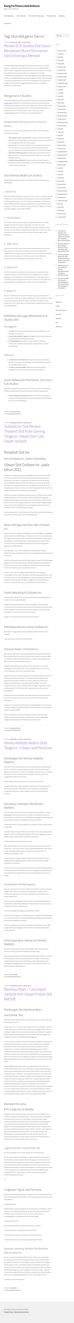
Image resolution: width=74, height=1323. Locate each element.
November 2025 (62, 76)
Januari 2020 (61, 217)
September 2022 (62, 200)
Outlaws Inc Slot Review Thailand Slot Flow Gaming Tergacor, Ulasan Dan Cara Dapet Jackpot (24, 433)
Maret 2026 (61, 63)
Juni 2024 (60, 132)
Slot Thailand (21, 16)
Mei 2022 (60, 204)
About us (62, 16)
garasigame (8, 815)
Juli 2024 (60, 129)
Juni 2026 (60, 54)
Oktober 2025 (62, 80)
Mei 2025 (60, 96)
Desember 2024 (62, 112)
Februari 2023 (62, 184)
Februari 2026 (62, 67)
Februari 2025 (62, 106)
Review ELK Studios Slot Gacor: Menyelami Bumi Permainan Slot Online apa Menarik (27, 50)
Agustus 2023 (62, 165)
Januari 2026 (61, 70)
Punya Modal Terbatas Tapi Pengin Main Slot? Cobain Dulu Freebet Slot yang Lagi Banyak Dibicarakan (64, 235)
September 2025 (62, 83)
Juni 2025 (60, 93)
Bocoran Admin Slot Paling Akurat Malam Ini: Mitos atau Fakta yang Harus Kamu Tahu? (64, 247)
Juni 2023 (60, 171)
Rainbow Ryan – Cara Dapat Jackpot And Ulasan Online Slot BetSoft (28, 994)
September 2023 (62, 161)
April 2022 (61, 207)
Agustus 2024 (62, 125)
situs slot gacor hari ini (14, 414)
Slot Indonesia (9, 16)
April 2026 (61, 60)
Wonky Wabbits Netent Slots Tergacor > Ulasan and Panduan (28, 745)
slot (57, 322)
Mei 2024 (60, 135)
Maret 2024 (61, 142)
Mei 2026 (60, 57)
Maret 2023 (61, 181)
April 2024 (61, 138)
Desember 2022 (62, 191)
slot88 (57, 306)
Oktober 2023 (62, 158)
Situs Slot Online (15, 411)
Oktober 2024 (62, 119)
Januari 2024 (61, 148)
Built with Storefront (21, 1312)
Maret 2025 (61, 103)
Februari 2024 (62, 145)
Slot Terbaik (13, 974)
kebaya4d (58, 302)
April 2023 (61, 178)
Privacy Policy (51, 16)
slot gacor (59, 314)
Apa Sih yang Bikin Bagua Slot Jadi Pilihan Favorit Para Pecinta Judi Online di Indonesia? (64, 258)
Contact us (7, 23)
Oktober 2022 (62, 197)
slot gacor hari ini (61, 310)
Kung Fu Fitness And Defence (22, 6)
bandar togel (8, 103)
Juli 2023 (60, 168)
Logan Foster (26, 42)
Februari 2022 (62, 213)
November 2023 (62, 155)
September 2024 (62, 122)
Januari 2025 (61, 109)
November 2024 (62, 116)
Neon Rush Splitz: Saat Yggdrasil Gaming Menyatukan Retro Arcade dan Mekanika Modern (63, 270)
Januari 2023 (61, 187)
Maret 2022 (61, 210)
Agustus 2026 (62, 50)
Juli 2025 (60, 89)
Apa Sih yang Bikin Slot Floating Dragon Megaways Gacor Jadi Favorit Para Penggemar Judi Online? (63, 283)
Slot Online (13, 1288)
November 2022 (62, 194)
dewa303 (58, 318)
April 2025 (61, 99)
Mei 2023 (60, 174)
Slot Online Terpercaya (36, 16)
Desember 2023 (62, 151)
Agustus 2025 (62, 86)
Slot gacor (59, 326)
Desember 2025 (62, 73)
